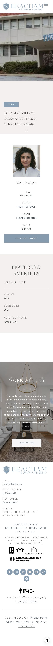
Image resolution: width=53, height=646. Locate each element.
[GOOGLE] (26, 579)
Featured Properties (15, 528)
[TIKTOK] (43, 572)
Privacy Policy (39, 617)
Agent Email (13, 621)
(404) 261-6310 (10, 502)
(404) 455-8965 (27, 206)
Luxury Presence (26, 601)
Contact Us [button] (26, 442)
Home (17, 524)
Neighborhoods (25, 531)
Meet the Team (30, 524)
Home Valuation (38, 528)
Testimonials (26, 626)
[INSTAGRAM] (16, 572)
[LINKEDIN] (23, 572)
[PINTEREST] (37, 572)
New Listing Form (34, 621)
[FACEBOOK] (10, 572)
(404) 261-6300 (10, 493)
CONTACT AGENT (26, 238)
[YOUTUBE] (30, 572)
